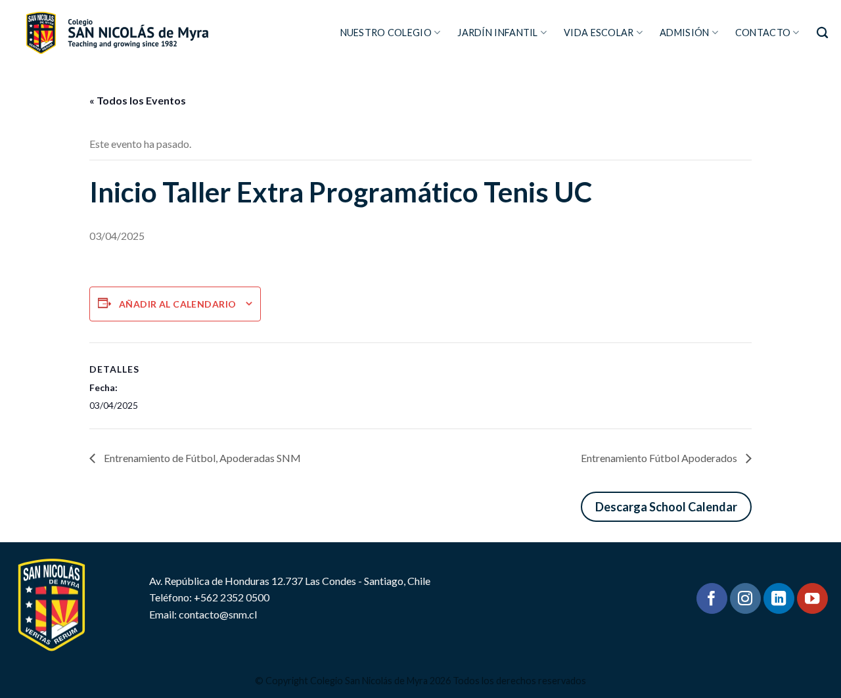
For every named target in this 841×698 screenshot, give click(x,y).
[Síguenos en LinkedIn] (778, 598)
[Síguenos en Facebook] (711, 598)
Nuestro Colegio (386, 32)
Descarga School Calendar (666, 507)
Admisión (684, 32)
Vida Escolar (598, 32)
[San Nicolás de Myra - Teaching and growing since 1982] (116, 32)
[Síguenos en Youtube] (812, 598)
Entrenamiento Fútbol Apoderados (660, 458)
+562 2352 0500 (231, 597)
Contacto (762, 32)
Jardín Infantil (497, 32)
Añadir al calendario (177, 304)
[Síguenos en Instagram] (745, 598)
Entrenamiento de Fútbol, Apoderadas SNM (201, 458)
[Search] (822, 33)
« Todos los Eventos (137, 100)
